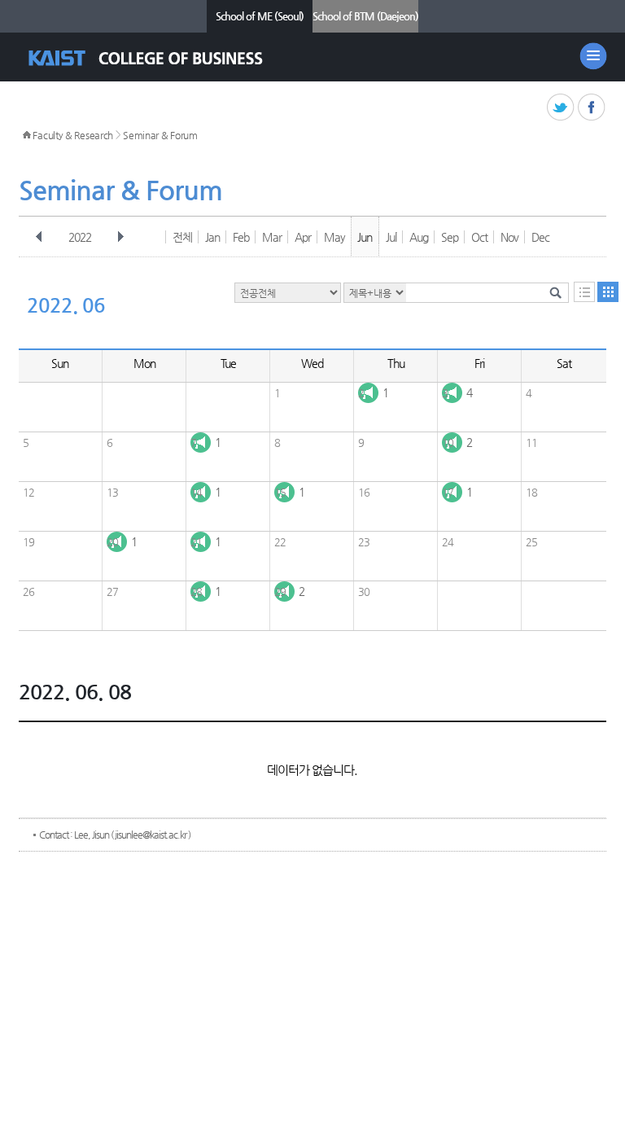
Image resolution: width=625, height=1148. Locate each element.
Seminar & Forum (160, 135)
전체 (182, 236)
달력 (607, 292)
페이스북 (592, 108)
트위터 (561, 108)
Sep (449, 236)
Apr (303, 236)
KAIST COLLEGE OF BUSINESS (160, 58)
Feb (241, 236)
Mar (272, 236)
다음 (120, 237)
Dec (540, 236)
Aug (418, 236)
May (334, 236)
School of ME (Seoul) (260, 16)
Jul (391, 236)
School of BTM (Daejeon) (365, 16)
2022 (79, 236)
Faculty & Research (73, 135)
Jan (212, 236)
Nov (509, 236)
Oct (479, 236)
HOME (27, 135)
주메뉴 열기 (593, 56)
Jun (364, 236)
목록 (584, 292)
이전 (39, 237)
